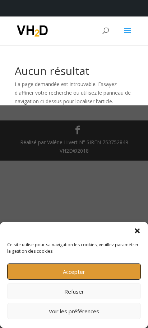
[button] (137, 230)
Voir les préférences (74, 311)
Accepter (74, 271)
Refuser (74, 291)
